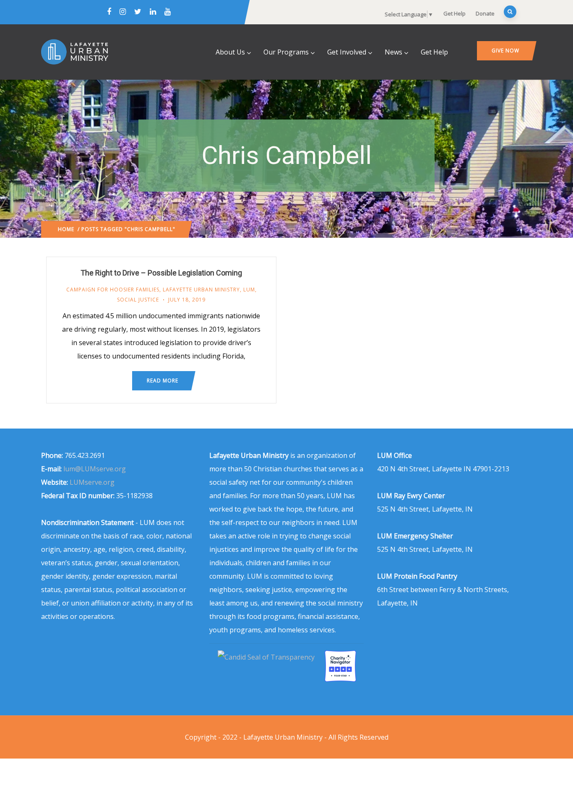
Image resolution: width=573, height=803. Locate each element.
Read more (162, 380)
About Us (230, 52)
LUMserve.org (92, 482)
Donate (485, 13)
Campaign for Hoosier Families (112, 289)
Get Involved (346, 52)
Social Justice (138, 299)
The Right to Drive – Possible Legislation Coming (161, 272)
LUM (249, 289)
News (393, 52)
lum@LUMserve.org (94, 468)
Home (66, 229)
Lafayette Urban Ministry (201, 289)
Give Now (505, 50)
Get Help (454, 13)
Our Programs (286, 52)
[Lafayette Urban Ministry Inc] (267, 657)
